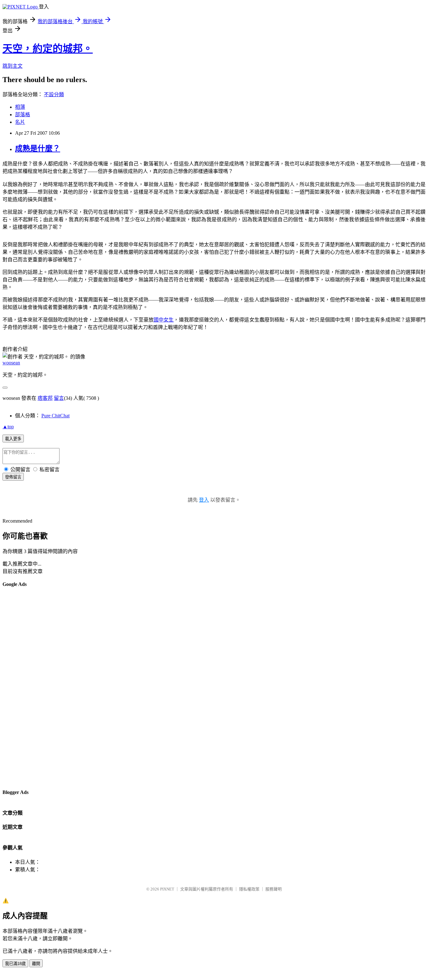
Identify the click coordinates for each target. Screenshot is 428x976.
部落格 (22, 114)
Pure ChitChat (55, 415)
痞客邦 (45, 398)
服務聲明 (273, 889)
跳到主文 (13, 66)
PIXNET (167, 889)
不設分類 (54, 94)
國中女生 (164, 319)
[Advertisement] (28, 688)
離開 (36, 963)
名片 (20, 122)
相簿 (20, 107)
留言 (59, 398)
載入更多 (13, 438)
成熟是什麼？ (37, 148)
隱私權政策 (249, 889)
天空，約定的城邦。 (48, 48)
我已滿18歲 (15, 963)
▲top (8, 426)
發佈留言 (13, 477)
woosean (11, 362)
